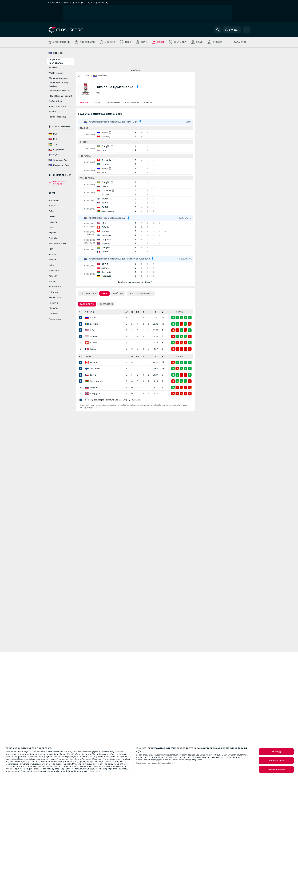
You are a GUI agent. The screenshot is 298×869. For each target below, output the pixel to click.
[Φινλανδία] (87, 368)
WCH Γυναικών (56, 73)
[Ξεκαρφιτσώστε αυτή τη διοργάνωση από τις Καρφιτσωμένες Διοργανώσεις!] (137, 87)
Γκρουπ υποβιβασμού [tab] (141, 293)
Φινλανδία (95, 368)
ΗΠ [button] (143, 312)
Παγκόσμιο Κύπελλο (59, 90)
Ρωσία (93, 317)
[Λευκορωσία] (87, 381)
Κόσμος (102, 75)
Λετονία (93, 336)
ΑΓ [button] (126, 312)
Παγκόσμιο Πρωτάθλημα (56, 61)
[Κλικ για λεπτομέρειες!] (135, 134)
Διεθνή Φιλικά (55, 101)
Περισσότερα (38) (57, 117)
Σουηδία (94, 324)
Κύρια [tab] (104, 293)
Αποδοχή (276, 751)
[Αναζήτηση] (217, 29)
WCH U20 (53, 67)
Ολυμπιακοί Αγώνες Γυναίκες (58, 84)
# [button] (79, 312)
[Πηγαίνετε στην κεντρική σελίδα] (72, 30)
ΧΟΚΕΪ (85, 75)
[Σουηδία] (87, 324)
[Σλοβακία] (87, 387)
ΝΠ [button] (137, 312)
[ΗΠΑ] (87, 330)
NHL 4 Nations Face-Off (60, 96)
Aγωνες (97, 102)
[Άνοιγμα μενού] (246, 29)
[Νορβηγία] (87, 393)
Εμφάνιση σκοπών (276, 769)
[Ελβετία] (87, 342)
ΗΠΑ (92, 330)
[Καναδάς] (87, 362)
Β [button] (162, 312)
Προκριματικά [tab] (88, 293)
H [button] (148, 312)
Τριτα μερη (95, 771)
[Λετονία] (87, 336)
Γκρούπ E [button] (89, 312)
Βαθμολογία (132, 102)
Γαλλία (93, 349)
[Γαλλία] (87, 349)
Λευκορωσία (96, 381)
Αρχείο (148, 102)
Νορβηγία (95, 393)
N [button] (132, 312)
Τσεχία (93, 374)
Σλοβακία (94, 387)
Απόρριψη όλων (276, 760)
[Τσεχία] (87, 375)
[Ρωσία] (87, 317)
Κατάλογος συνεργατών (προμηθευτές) (155, 763)
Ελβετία (93, 342)
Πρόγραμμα (113, 102)
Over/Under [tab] (106, 304)
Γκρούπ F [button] (89, 357)
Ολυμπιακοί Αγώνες (58, 78)
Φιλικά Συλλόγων (57, 106)
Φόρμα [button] (179, 312)
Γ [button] (155, 312)
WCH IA (52, 111)
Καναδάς (94, 362)
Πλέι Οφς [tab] (118, 293)
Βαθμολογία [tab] (87, 304)
